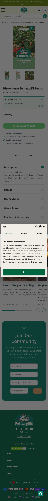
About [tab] (39, 233)
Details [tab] (24, 233)
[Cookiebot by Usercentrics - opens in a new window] (35, 226)
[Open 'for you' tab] (40, 493)
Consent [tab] (8, 233)
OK (24, 272)
